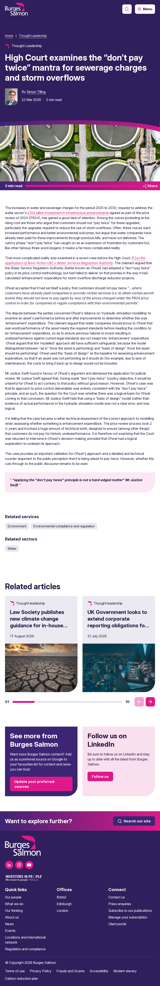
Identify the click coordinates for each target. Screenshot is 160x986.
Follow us (100, 776)
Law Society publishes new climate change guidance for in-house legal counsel (37, 622)
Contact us (116, 897)
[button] (23, 702)
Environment (17, 526)
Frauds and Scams (70, 971)
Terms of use (15, 971)
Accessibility (99, 971)
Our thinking (14, 910)
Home (9, 35)
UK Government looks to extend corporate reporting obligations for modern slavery (117, 622)
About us (12, 917)
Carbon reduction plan (21, 978)
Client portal (117, 924)
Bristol (61, 897)
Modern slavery (125, 971)
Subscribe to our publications (130, 910)
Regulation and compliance (25, 949)
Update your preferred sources (34, 784)
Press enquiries (119, 904)
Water (12, 548)
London (62, 910)
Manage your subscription (127, 917)
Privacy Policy (40, 971)
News (9, 924)
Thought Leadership (33, 35)
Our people (13, 897)
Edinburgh (64, 904)
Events (10, 931)
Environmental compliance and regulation (64, 526)
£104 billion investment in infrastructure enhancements (68, 213)
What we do (14, 904)
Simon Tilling (36, 92)
